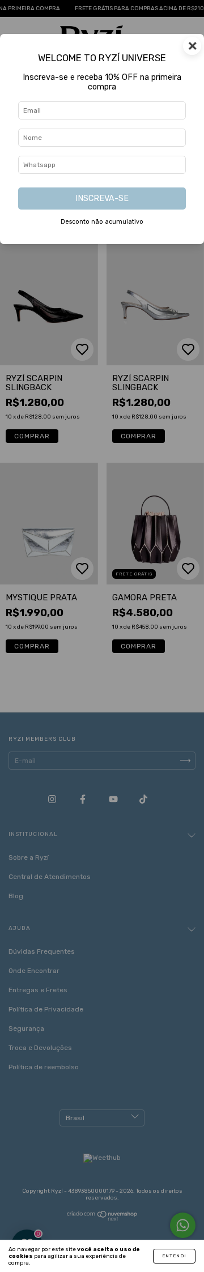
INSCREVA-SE (102, 198)
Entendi (174, 1255)
